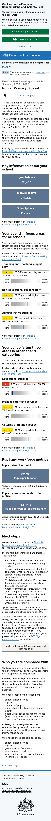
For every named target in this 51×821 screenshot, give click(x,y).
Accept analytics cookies (25, 31)
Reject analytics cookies (25, 39)
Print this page (27, 95)
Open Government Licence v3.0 (16, 790)
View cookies (26, 46)
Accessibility (18, 775)
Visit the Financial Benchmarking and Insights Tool (26, 647)
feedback (40, 72)
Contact (21, 778)
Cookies (6, 775)
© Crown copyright (25, 814)
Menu (5, 66)
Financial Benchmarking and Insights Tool (25, 62)
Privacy (30, 775)
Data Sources (8, 778)
